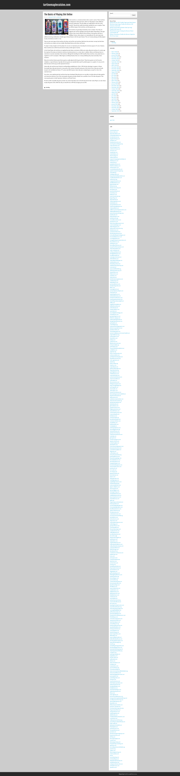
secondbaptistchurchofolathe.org (117, 747)
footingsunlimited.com (115, 628)
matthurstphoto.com (114, 713)
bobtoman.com (113, 194)
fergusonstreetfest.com (115, 710)
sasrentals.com (113, 311)
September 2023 (115, 90)
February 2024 (115, 82)
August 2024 (114, 72)
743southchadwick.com (115, 248)
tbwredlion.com (113, 703)
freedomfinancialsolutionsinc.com (117, 615)
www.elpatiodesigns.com (115, 689)
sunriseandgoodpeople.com (116, 505)
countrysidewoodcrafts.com (116, 169)
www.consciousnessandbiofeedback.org (119, 671)
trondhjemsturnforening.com (116, 699)
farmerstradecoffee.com (115, 583)
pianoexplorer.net (114, 676)
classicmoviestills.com (115, 378)
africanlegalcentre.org (115, 429)
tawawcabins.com (114, 272)
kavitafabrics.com (114, 517)
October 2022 (115, 109)
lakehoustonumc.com (115, 593)
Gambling (48, 87)
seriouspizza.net (113, 557)
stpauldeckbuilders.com (115, 627)
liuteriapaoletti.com (114, 503)
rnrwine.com (113, 740)
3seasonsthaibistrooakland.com (117, 348)
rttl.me (111, 755)
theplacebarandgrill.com (115, 537)
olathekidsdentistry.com (115, 296)
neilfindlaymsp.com (114, 532)
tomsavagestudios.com (115, 331)
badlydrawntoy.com (114, 591)
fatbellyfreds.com (114, 688)
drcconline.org (113, 535)
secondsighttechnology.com (116, 312)
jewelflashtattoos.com (115, 182)
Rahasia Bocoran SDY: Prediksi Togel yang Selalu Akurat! (123, 22)
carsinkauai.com (113, 718)
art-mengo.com (113, 471)
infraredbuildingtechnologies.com (117, 235)
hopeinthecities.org (114, 370)
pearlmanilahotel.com (115, 191)
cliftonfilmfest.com (114, 258)
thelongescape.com (114, 478)
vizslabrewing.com (114, 280)
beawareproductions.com (115, 448)
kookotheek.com (113, 203)
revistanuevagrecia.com (115, 439)
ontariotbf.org (113, 172)
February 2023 (115, 102)
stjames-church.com (114, 441)
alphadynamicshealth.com (116, 725)
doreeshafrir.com (114, 444)
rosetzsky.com (113, 436)
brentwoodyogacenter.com (116, 647)
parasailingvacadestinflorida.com (117, 721)
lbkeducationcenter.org (115, 343)
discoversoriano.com (114, 382)
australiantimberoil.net (115, 231)
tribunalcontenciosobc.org (116, 400)
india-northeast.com (114, 250)
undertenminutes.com (115, 149)
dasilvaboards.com (114, 404)
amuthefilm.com (113, 422)
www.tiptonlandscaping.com (116, 649)
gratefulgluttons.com (114, 372)
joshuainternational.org (115, 600)
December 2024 (115, 67)
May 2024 (114, 77)
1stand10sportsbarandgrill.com (117, 301)
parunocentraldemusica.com (116, 696)
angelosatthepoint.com (115, 542)
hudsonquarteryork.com (115, 691)
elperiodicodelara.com (115, 133)
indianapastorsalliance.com (116, 544)
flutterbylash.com (114, 726)
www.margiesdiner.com (115, 633)
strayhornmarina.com (115, 407)
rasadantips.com (113, 152)
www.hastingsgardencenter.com (117, 674)
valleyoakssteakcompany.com (116, 546)
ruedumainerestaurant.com (116, 434)
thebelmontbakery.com (115, 165)
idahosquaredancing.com (115, 270)
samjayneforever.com (115, 711)
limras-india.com (114, 132)
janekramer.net (113, 468)
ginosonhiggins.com (114, 490)
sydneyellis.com (113, 323)
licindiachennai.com (114, 137)
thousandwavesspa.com (115, 529)
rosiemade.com (113, 292)
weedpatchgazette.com (115, 285)
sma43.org (112, 644)
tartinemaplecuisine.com (56, 5)
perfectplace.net (113, 346)
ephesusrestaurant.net (115, 684)
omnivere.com (113, 150)
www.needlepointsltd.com (116, 637)
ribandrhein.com (113, 338)
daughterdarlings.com (115, 138)
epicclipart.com (113, 189)
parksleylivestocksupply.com (116, 356)
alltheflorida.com (114, 715)
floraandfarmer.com (114, 241)
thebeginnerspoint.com (115, 383)
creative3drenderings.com (116, 581)
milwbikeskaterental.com (115, 495)
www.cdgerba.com (114, 694)
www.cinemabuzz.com (115, 662)
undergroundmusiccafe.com (116, 764)
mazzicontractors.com (115, 681)
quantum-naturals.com (115, 706)
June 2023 (114, 95)
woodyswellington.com (115, 686)
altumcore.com (113, 561)
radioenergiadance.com (115, 201)
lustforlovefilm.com (114, 424)
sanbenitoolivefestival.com (116, 377)
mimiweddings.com (114, 759)
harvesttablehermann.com (116, 236)
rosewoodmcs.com (114, 666)
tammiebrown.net (114, 475)
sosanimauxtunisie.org (115, 196)
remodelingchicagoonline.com (117, 645)
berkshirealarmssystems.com (116, 279)
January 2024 (115, 84)
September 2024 (115, 70)
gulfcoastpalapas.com (115, 573)
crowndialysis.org (114, 324)
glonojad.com (113, 437)
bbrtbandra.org (113, 186)
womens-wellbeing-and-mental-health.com (120, 333)
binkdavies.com (113, 416)
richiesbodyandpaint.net (115, 135)
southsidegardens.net (115, 677)
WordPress (126, 774)
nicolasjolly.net (113, 426)
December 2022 (115, 106)
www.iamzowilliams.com (115, 672)
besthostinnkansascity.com (116, 760)
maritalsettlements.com (115, 493)
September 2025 (115, 62)
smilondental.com (114, 307)
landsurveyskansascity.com (116, 625)
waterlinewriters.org (114, 576)
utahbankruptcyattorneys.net (116, 265)
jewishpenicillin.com (114, 329)
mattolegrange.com (114, 480)
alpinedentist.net (114, 199)
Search (111, 13)
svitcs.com (112, 556)
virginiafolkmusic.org (114, 334)
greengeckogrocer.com (115, 316)
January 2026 (115, 55)
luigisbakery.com (113, 655)
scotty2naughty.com (114, 443)
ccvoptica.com (113, 652)
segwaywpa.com (113, 571)
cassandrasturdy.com (114, 375)
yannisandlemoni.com (115, 284)
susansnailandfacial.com (115, 601)
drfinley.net (112, 737)
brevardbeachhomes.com (115, 245)
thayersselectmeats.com (115, 568)
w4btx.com (112, 302)
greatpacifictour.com (114, 525)
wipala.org (112, 361)
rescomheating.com (114, 757)
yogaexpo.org (113, 351)
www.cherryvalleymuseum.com (117, 223)
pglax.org (112, 500)
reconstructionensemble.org (116, 515)
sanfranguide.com (114, 387)
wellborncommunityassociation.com (118, 209)
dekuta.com (112, 661)
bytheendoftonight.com (115, 368)
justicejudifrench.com (115, 456)
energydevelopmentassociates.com (118, 240)
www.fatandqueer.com (115, 622)
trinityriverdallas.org (114, 345)
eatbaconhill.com (114, 157)
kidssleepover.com (114, 160)
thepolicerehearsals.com (115, 395)
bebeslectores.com (114, 230)
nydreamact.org (113, 179)
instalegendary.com (114, 174)
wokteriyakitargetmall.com (116, 319)
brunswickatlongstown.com (116, 465)
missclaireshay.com (114, 130)
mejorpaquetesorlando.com (116, 299)
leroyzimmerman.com (115, 735)
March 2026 (114, 51)
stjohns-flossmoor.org (115, 510)
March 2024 (114, 80)
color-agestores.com (114, 360)
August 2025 (114, 63)
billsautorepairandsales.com (116, 704)
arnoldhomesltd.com (114, 255)
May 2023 (114, 97)
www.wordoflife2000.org (115, 269)
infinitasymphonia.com (115, 427)
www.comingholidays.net (115, 385)
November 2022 (115, 107)
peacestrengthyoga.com (115, 613)
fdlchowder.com (113, 635)
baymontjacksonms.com (115, 497)
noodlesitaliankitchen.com (116, 177)
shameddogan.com (114, 578)
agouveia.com (113, 745)
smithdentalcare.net (114, 762)
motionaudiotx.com (114, 753)
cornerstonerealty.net (115, 669)
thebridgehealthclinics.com (116, 574)
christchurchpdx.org (114, 417)
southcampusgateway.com (116, 206)
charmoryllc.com (113, 388)
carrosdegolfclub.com (115, 238)
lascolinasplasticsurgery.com (116, 640)
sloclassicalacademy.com (115, 402)
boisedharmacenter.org (115, 358)
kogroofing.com (113, 198)
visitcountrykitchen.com (115, 485)
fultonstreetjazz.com (114, 216)
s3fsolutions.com (114, 243)
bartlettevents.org (114, 218)
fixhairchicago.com (114, 549)
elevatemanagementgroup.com (117, 733)
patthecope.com (113, 554)
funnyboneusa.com (114, 512)
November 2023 (115, 87)
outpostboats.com (114, 367)
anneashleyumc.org (114, 623)
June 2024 (114, 75)
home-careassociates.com (116, 353)
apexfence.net (113, 767)
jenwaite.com (113, 731)
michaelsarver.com (114, 314)
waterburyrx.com (113, 539)
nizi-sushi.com (113, 470)
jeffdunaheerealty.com (115, 612)
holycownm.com (113, 520)
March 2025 (114, 65)
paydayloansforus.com (115, 164)
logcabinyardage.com (115, 584)
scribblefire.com (113, 350)
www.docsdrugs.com (114, 632)
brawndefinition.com (114, 410)
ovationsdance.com (114, 336)
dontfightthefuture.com (115, 253)
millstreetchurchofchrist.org (116, 720)
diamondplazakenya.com (115, 701)
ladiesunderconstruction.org (116, 228)
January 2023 (115, 104)
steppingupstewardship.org (116, 650)
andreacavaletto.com (115, 355)
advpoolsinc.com (114, 541)
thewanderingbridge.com (115, 458)
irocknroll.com (113, 267)
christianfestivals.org (114, 483)
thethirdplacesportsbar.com (116, 682)
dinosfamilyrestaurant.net (116, 233)
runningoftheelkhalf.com (115, 610)
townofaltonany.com (114, 498)
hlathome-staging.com (115, 318)
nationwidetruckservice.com (116, 522)
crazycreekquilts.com (114, 414)
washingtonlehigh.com (115, 654)
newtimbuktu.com (114, 154)
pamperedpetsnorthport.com (116, 290)
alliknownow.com (114, 397)
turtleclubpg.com (114, 524)
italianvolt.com (113, 277)
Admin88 (59, 17)
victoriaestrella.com (114, 527)
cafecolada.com (113, 380)
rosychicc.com (113, 365)
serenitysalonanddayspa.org (116, 143)
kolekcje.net (112, 339)
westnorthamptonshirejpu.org (116, 213)
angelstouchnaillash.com (115, 304)
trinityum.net (113, 679)
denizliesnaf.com (114, 551)
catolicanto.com (113, 341)
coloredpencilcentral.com (115, 257)
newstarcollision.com (114, 309)
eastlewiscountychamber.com (116, 399)
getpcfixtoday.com (114, 184)
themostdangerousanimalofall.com (118, 394)
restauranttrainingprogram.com (117, 326)
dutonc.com (112, 476)
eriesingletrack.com (114, 289)
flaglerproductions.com (115, 409)
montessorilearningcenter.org (116, 708)
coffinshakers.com (114, 453)
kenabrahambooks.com (115, 419)
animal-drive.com (114, 563)
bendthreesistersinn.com (115, 508)
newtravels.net (113, 162)
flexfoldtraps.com (114, 617)
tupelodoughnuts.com (115, 294)
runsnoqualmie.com (114, 630)
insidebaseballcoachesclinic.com (117, 716)
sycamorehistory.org (114, 667)
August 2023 (114, 92)
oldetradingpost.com (114, 226)
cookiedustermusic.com (115, 514)
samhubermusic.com (114, 765)
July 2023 (114, 94)
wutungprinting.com (114, 492)
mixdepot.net (113, 664)
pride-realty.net (113, 723)
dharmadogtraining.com (115, 752)
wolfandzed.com (113, 659)
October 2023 (115, 89)
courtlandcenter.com (114, 530)
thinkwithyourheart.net (115, 263)
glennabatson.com (114, 405)
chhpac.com (112, 750)
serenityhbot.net (113, 598)
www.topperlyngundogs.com (116, 608)
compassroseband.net (115, 559)
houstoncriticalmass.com (115, 392)
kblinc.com (112, 287)
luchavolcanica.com (114, 519)
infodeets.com (113, 140)
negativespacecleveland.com (116, 502)
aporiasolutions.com (114, 569)
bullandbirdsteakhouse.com (116, 639)
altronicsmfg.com (114, 155)
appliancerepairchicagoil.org (116, 171)
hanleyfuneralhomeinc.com (116, 297)
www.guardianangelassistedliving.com (118, 698)
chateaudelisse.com (114, 208)
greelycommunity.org (115, 432)
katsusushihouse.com (114, 431)
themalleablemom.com (115, 459)
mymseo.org (113, 748)
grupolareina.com (114, 221)
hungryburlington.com (115, 463)
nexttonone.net (113, 596)
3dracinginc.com (114, 390)
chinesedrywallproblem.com (116, 507)
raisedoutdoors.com (114, 262)
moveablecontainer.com (115, 220)
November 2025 (115, 58)
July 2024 (114, 73)
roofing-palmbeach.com (115, 252)
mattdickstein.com (114, 590)
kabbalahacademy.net (115, 306)
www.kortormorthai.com (115, 620)
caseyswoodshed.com (115, 547)
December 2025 (115, 57)
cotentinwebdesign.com (115, 225)
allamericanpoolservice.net (116, 328)
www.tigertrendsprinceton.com (117, 605)
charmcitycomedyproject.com (116, 446)
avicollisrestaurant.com (115, 534)
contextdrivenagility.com (115, 449)
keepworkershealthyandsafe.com (117, 176)
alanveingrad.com (114, 488)
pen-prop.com (113, 603)
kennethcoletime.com (115, 461)
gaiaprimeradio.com (114, 473)
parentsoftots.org (114, 579)
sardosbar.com (113, 275)
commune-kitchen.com (115, 421)
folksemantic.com (114, 274)
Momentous (134, 774)
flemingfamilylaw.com (115, 738)
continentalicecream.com (116, 412)
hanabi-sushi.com (114, 657)
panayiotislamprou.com (115, 204)
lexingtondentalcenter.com (116, 321)
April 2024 (114, 78)
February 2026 (115, 53)
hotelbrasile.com (113, 214)
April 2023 (114, 99)
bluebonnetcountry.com (115, 187)
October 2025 (115, 60)
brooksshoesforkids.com (115, 566)
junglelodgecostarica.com (116, 481)
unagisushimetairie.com (115, 181)
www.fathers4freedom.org (116, 606)
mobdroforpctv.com (114, 373)
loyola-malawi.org (114, 363)
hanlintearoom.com (114, 728)
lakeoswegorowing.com (115, 742)
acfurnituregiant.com (115, 147)
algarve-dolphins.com (115, 486)
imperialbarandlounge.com (116, 260)
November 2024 (115, 68)
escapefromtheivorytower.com (117, 247)
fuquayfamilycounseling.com (116, 743)
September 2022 (115, 111)
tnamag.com (113, 564)
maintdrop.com (113, 192)
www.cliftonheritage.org (115, 642)
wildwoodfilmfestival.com (115, 211)
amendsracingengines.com (116, 618)
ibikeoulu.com (113, 451)
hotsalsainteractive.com (115, 142)
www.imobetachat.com (115, 588)
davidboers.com (113, 586)
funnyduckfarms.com (115, 730)
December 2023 (115, 85)
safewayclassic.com (114, 167)
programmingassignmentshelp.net (118, 159)
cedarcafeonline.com (115, 145)
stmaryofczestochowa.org (115, 454)
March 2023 (114, 100)
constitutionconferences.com (116, 552)
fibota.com (112, 693)
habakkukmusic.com (114, 595)
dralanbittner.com (114, 282)
